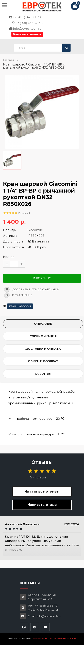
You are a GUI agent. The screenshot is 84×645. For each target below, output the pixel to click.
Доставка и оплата (43, 349)
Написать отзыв (42, 505)
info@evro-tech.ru (26, 28)
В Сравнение (22, 295)
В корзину (42, 278)
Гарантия (43, 373)
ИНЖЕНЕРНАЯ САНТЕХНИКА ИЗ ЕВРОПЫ (53, 638)
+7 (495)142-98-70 (26, 17)
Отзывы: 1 (24, 213)
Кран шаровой (20, 306)
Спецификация (43, 336)
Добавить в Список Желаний (36, 289)
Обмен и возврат (43, 361)
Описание (43, 324)
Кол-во (8, 257)
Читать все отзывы (42, 491)
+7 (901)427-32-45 (28, 23)
